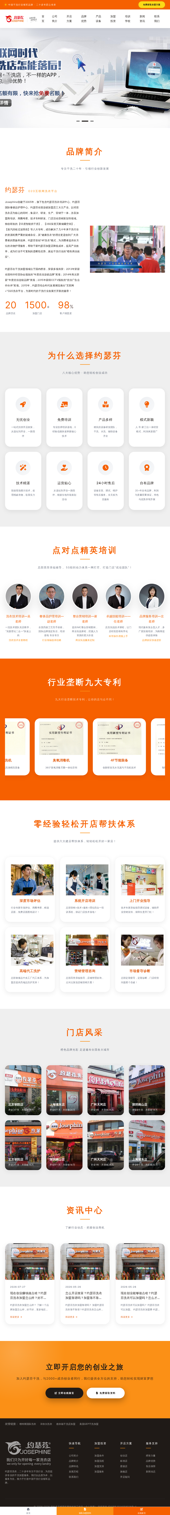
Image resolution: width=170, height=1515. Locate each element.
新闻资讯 (142, 18)
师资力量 (150, 1455)
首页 (43, 18)
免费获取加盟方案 (151, 4)
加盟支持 (99, 1466)
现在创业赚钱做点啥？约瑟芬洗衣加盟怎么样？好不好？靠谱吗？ (28, 1298)
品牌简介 (73, 1460)
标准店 (123, 1460)
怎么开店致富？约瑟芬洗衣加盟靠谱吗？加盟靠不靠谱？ (83, 1298)
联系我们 (157, 18)
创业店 (123, 1455)
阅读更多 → (16, 1316)
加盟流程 (99, 1460)
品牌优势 (84, 18)
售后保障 (150, 1466)
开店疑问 (125, 1476)
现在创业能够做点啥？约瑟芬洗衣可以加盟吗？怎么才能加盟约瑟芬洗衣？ (139, 1298)
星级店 (123, 1466)
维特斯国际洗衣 (27, 1423)
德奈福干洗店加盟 (65, 1423)
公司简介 (54, 18)
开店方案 (69, 18)
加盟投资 (113, 18)
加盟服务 (99, 1471)
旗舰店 (123, 1471)
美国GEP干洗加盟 (89, 1423)
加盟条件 (99, 1455)
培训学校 (127, 18)
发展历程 (73, 1471)
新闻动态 (150, 1471)
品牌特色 (73, 1466)
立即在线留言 (65, 1393)
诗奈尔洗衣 (46, 1423)
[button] (78, 121)
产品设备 (98, 18)
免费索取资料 (107, 1393)
